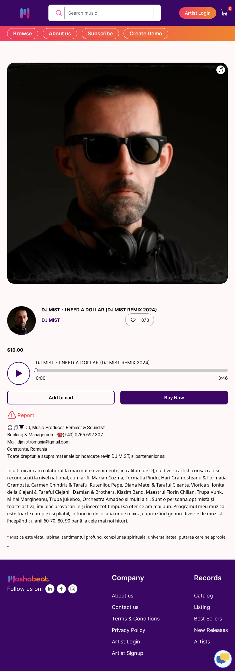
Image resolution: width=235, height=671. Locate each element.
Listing (202, 607)
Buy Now (174, 397)
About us (60, 33)
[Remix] (220, 69)
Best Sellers (208, 619)
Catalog (203, 596)
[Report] (11, 414)
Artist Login (198, 13)
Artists (202, 642)
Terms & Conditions (136, 619)
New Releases (211, 630)
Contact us (125, 607)
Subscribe (100, 33)
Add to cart (61, 397)
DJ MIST (51, 320)
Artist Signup (127, 653)
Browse (22, 33)
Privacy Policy (128, 630)
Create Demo (146, 33)
